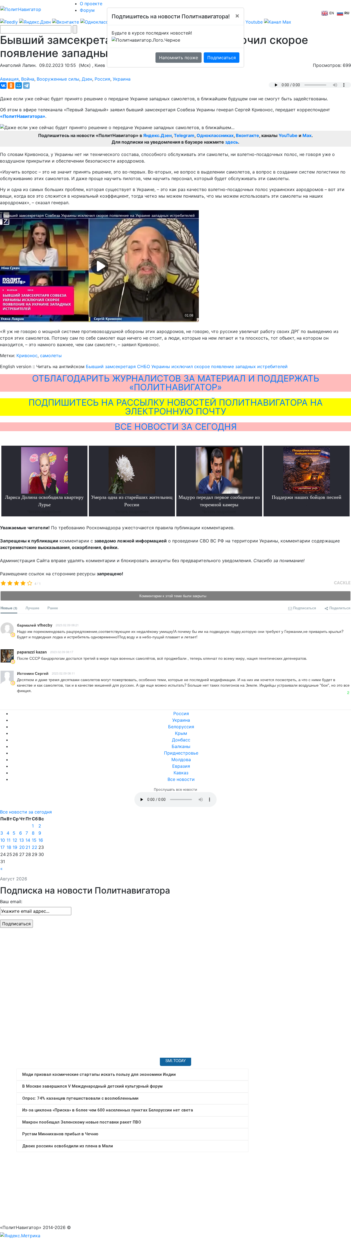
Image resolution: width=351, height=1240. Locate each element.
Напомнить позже (178, 57)
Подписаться (221, 57)
